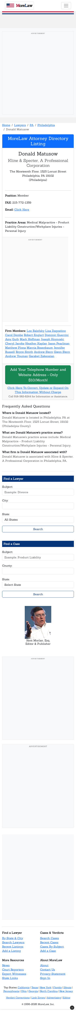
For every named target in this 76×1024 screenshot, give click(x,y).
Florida (57, 987)
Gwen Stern (62, 352)
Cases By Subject (52, 946)
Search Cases (49, 938)
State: (6, 514)
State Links (10, 978)
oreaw (24, 5)
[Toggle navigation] (66, 5)
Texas (34, 987)
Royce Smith (24, 352)
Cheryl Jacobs (14, 343)
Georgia (33, 991)
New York (45, 987)
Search (38, 529)
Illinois (67, 987)
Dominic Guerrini (57, 335)
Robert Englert (34, 335)
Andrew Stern (43, 352)
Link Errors (38, 997)
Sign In (45, 978)
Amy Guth (12, 339)
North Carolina (49, 991)
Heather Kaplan (36, 343)
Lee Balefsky (35, 330)
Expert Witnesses (14, 974)
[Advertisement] (38, 74)
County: (7, 565)
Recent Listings (12, 946)
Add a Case (48, 951)
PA (32, 125)
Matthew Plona (15, 347)
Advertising (54, 997)
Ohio (24, 991)
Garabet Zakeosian (41, 356)
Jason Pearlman (58, 343)
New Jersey (66, 991)
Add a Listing (11, 951)
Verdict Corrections (18, 997)
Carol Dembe (14, 335)
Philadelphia (46, 125)
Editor (66, 997)
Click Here (21, 209)
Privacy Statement (52, 974)
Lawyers (20, 125)
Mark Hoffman (30, 339)
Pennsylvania (11, 991)
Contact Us (47, 969)
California (24, 987)
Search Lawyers (13, 942)
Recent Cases (49, 942)
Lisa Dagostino (55, 330)
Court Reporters (13, 969)
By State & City (12, 938)
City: (5, 500)
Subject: (7, 486)
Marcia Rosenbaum (40, 347)
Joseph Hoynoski (52, 339)
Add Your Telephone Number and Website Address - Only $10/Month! (38, 374)
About (44, 965)
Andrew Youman (16, 356)
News (6, 965)
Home (6, 125)
